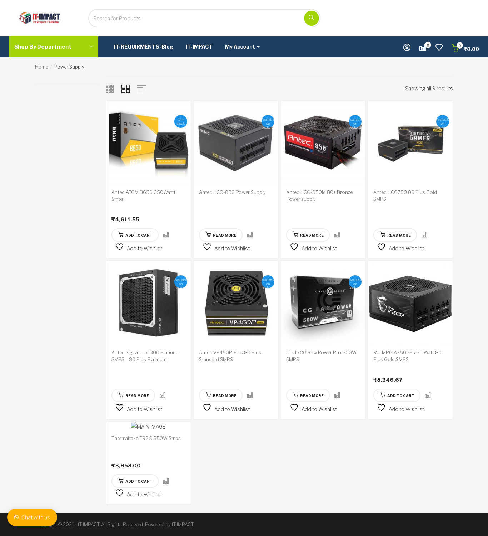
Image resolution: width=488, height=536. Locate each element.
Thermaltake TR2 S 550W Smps (146, 438)
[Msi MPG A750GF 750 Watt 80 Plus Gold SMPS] (410, 303)
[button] (465, 49)
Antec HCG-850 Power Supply (232, 192)
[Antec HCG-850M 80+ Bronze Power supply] (323, 142)
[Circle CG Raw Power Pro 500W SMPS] (323, 303)
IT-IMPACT (199, 47)
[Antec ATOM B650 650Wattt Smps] (148, 142)
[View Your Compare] (423, 48)
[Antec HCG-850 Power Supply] (236, 142)
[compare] (166, 235)
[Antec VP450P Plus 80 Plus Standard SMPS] (236, 303)
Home (41, 67)
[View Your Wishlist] (439, 48)
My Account (240, 47)
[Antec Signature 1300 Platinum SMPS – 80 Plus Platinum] (148, 303)
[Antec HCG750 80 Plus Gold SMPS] (410, 142)
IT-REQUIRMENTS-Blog (143, 47)
